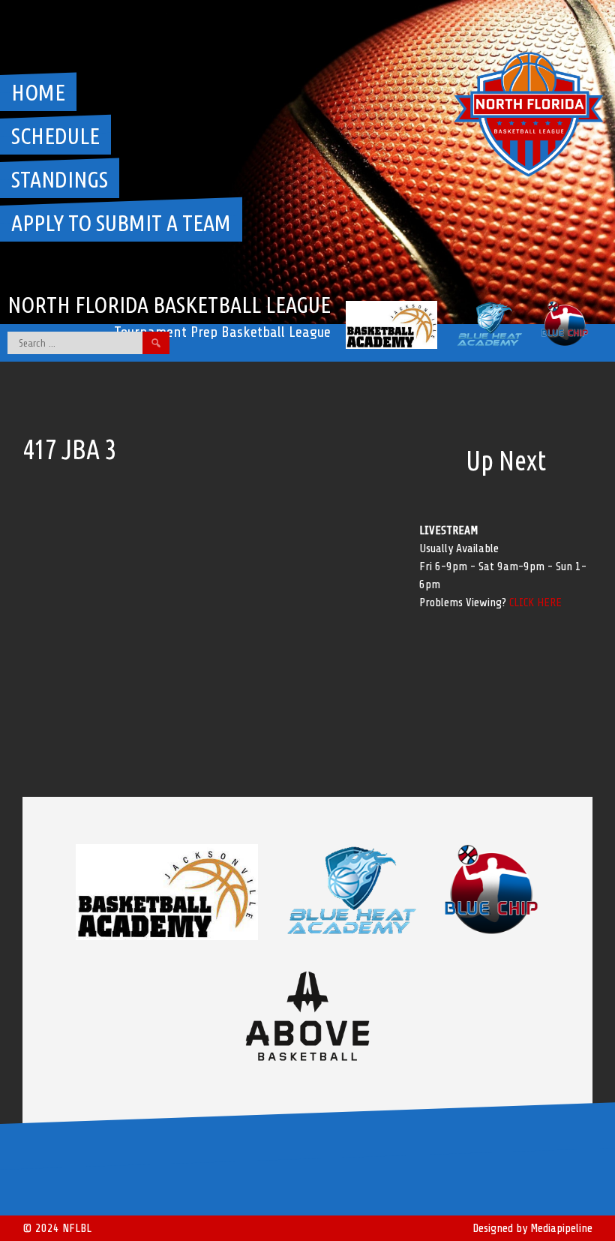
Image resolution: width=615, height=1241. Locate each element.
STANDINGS (59, 179)
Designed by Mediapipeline (532, 1228)
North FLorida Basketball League (169, 304)
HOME (38, 92)
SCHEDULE (55, 136)
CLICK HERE (535, 602)
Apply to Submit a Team (121, 223)
